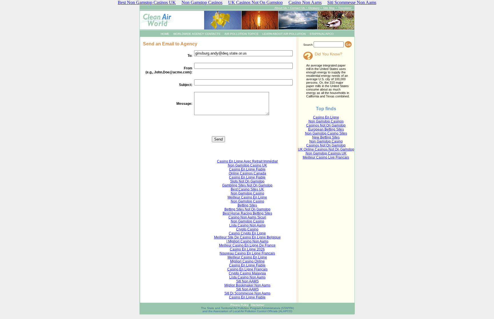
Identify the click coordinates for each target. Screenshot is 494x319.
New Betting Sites (326, 137)
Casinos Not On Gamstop (326, 125)
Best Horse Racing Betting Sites (247, 213)
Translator (344, 7)
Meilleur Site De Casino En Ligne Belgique (247, 237)
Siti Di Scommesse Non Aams (247, 293)
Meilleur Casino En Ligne (247, 197)
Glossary (314, 7)
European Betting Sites (326, 129)
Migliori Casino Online (247, 261)
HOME (165, 33)
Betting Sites (247, 205)
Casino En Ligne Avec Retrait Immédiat (247, 161)
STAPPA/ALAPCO (322, 33)
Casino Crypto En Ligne (247, 233)
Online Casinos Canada (247, 173)
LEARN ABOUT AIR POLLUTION (284, 33)
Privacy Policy (239, 304)
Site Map (329, 7)
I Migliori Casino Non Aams (247, 241)
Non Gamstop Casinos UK (326, 153)
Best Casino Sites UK (247, 189)
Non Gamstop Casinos (326, 121)
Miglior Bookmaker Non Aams (247, 285)
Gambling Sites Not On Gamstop (247, 185)
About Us (280, 7)
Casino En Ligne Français (247, 269)
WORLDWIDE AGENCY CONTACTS (196, 33)
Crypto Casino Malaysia (247, 273)
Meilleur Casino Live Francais (326, 157)
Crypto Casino (247, 229)
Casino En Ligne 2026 (247, 249)
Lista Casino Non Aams (247, 225)
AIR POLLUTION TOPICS (241, 33)
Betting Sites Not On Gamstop (247, 209)
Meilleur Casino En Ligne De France (247, 245)
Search (308, 44)
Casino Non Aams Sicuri (247, 217)
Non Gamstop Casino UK (247, 165)
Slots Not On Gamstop (247, 181)
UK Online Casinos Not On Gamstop (326, 149)
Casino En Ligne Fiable (247, 169)
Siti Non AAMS (247, 281)
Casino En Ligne (326, 117)
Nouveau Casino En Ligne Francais (247, 253)
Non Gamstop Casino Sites (326, 133)
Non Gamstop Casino (326, 141)
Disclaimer (257, 304)
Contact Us (297, 7)
